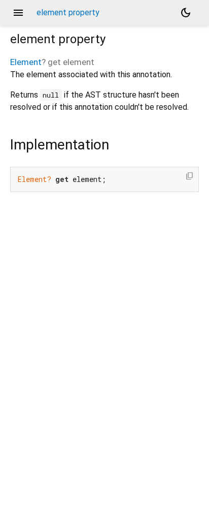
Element (26, 62)
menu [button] (18, 13)
